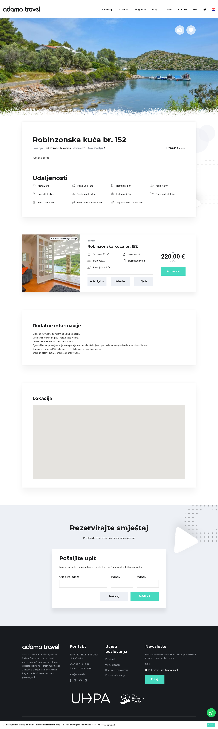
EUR (195, 9)
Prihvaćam (163, 670)
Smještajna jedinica (69, 576)
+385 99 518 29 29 (79, 664)
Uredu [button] (210, 725)
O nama (167, 9)
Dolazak (115, 576)
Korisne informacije (115, 675)
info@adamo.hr (77, 674)
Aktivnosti (123, 9)
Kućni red (110, 659)
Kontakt (182, 9)
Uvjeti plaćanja (112, 664)
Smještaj (107, 9)
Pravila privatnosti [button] (108, 725)
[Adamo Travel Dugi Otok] (21, 8)
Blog (155, 9)
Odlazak (141, 576)
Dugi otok (140, 9)
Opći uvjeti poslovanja (116, 670)
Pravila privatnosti (169, 670)
